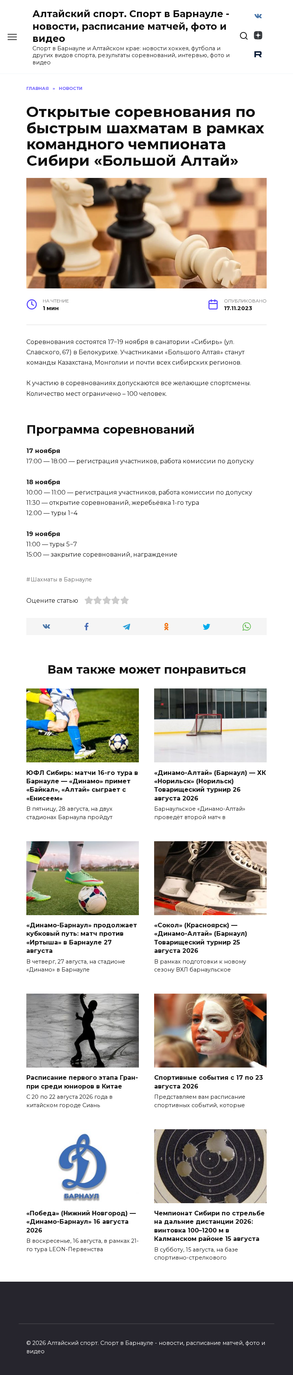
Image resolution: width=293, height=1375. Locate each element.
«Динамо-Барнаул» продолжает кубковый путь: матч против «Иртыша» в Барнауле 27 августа (81, 938)
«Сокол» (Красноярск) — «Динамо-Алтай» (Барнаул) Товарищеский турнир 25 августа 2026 (200, 938)
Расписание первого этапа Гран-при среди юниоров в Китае (82, 1082)
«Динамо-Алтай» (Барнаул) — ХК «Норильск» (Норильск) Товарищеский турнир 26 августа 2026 (210, 785)
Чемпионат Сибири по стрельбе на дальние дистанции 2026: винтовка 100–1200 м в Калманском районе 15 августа (209, 1226)
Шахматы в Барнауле (61, 579)
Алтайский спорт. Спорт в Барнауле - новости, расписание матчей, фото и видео (130, 26)
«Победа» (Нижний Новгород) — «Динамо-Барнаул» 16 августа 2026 (81, 1222)
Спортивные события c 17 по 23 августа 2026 (208, 1082)
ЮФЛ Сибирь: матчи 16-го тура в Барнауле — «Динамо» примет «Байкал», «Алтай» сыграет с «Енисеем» (82, 785)
